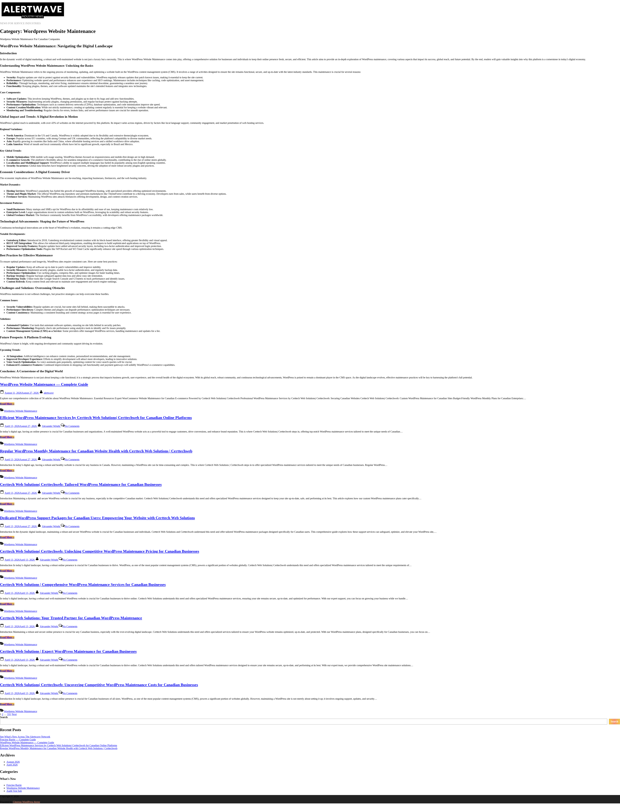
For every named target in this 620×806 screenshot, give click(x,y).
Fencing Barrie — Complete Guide (18, 739)
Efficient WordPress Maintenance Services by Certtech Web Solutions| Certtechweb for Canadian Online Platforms (96, 418)
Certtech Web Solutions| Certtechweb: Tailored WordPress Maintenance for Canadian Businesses (81, 484)
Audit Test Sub (14, 791)
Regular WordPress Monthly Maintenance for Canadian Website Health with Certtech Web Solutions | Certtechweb (96, 451)
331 (9, 714)
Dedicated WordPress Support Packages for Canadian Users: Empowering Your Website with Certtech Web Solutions (97, 518)
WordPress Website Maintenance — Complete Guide (44, 384)
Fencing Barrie (14, 785)
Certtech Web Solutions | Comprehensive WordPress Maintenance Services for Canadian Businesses (83, 584)
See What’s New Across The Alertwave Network (25, 736)
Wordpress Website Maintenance (20, 411)
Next (14, 714)
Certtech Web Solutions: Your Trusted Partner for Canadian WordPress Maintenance (71, 618)
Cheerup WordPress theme (26, 802)
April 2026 (12, 764)
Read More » (7, 403)
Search (4, 717)
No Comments (72, 426)
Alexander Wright (51, 426)
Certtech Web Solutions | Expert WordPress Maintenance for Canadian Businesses (68, 651)
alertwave (49, 392)
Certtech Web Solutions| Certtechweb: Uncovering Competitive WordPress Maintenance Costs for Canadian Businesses (99, 685)
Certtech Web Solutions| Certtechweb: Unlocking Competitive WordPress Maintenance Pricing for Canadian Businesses (99, 551)
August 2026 (13, 761)
